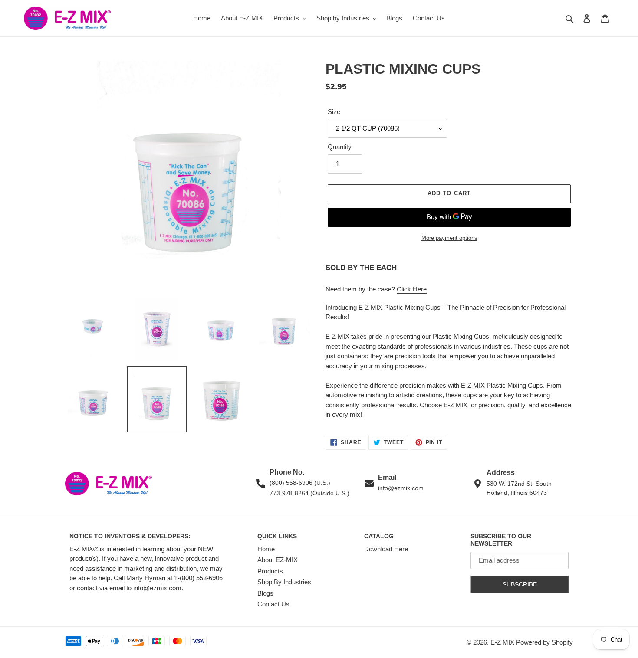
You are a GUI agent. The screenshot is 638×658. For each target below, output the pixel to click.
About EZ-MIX (277, 559)
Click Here (412, 289)
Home (266, 549)
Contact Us (273, 604)
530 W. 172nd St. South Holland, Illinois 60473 (519, 488)
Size (334, 111)
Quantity (340, 147)
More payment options (449, 238)
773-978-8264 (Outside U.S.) (309, 493)
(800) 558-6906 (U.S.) (300, 482)
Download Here (386, 549)
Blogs (265, 593)
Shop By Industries (284, 582)
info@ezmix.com (401, 487)
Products (270, 571)
